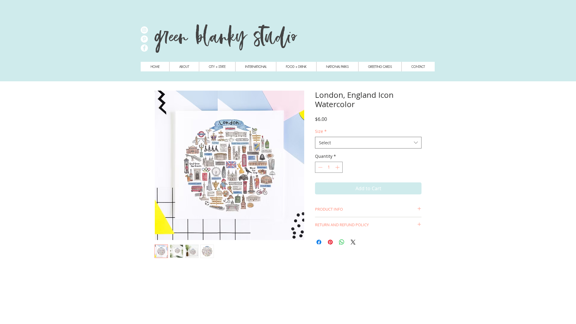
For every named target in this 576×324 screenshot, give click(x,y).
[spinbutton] (328, 167)
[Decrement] (319, 167)
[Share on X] (353, 242)
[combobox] (368, 142)
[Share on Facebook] (318, 242)
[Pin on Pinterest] (330, 242)
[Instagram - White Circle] (144, 30)
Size (321, 131)
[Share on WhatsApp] (341, 242)
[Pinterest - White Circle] (144, 39)
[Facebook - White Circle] (144, 48)
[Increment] (338, 167)
